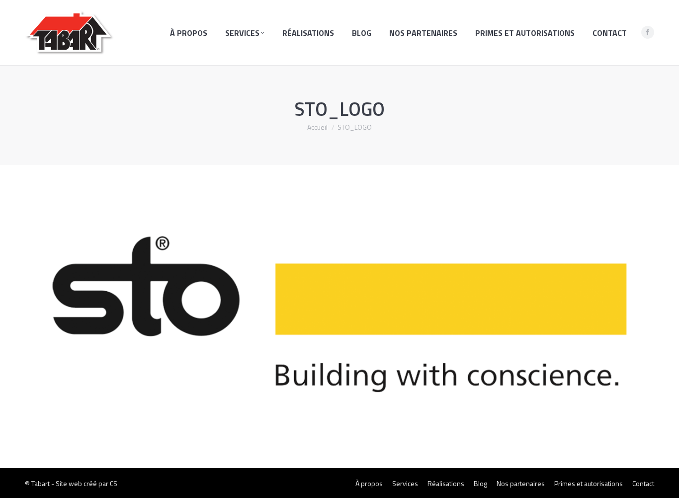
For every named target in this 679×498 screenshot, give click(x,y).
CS (113, 483)
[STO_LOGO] (339, 314)
